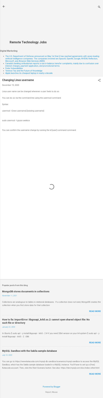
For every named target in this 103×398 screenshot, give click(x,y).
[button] (99, 80)
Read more (95, 311)
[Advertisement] (28, 21)
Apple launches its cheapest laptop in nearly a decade (29, 73)
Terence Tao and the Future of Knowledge (23, 71)
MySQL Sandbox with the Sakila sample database (29, 350)
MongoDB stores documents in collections (25, 291)
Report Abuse (51, 392)
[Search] (99, 7)
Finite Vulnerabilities (14, 68)
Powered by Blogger (51, 386)
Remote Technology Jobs (28, 42)
